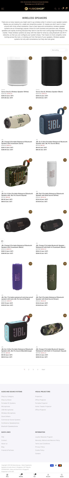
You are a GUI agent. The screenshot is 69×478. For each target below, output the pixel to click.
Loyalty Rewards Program (44, 437)
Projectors (38, 396)
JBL (2, 139)
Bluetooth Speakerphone (9, 426)
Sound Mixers (5, 416)
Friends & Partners (7, 450)
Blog (2, 447)
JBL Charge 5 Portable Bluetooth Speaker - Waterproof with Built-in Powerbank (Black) (50, 246)
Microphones (5, 406)
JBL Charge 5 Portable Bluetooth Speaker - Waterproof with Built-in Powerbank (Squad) (51, 350)
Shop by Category (7, 396)
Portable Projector (41, 403)
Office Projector (40, 400)
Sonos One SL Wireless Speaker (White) (15, 92)
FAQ (2, 437)
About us (4, 443)
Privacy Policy (40, 447)
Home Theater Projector (43, 406)
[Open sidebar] (2, 241)
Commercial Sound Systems (10, 420)
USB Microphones (7, 410)
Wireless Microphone (8, 413)
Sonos (3, 89)
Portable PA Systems (8, 403)
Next (43, 369)
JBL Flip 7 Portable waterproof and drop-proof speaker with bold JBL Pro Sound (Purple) (17, 298)
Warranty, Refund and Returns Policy (47, 440)
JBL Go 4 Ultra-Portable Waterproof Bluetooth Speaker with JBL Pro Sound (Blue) (51, 142)
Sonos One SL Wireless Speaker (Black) (49, 92)
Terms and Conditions (42, 443)
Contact (4, 440)
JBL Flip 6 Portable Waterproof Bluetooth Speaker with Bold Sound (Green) (50, 298)
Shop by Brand (6, 400)
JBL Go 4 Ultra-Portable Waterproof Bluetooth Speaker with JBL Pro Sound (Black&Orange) (17, 350)
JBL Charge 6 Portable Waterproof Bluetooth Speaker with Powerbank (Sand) (16, 142)
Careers (38, 453)
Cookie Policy (39, 450)
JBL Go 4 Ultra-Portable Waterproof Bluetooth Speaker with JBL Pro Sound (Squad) (17, 194)
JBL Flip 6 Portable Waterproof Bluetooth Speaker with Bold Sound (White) (50, 194)
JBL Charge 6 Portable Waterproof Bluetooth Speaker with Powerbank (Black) (16, 246)
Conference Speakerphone (10, 423)
